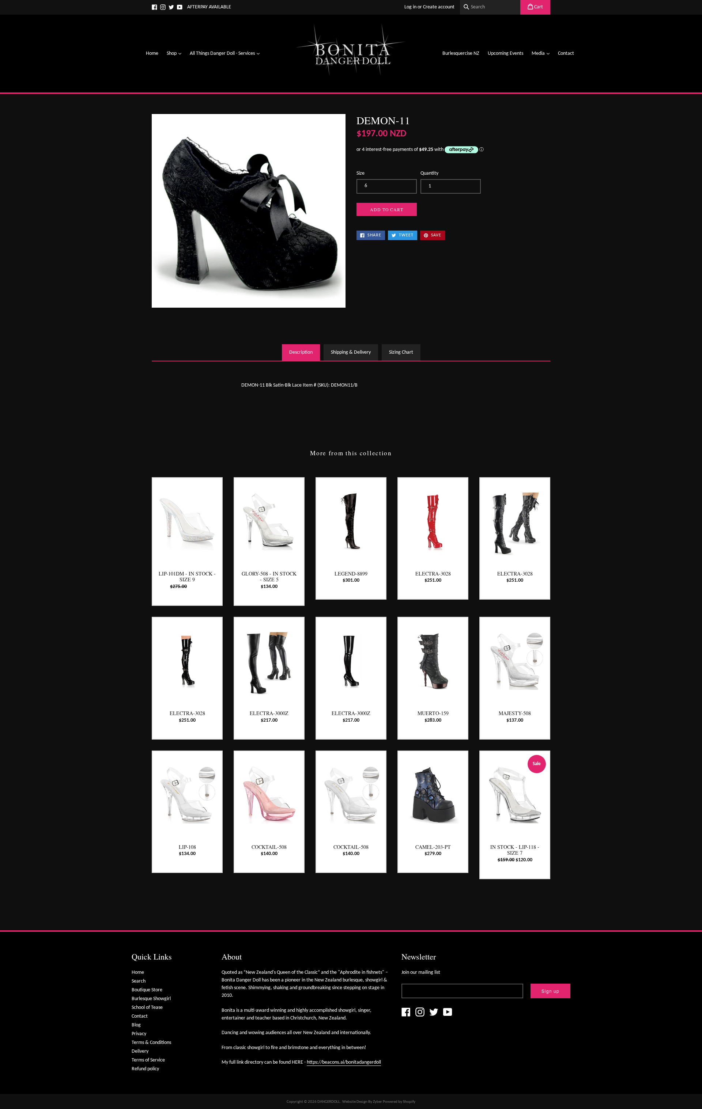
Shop (176, 53)
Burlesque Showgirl (151, 999)
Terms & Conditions (151, 1042)
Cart (538, 7)
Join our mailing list (420, 972)
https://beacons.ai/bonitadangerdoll (344, 1062)
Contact (566, 53)
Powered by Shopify (399, 1102)
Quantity (429, 173)
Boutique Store (147, 990)
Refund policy (145, 1069)
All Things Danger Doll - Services (226, 53)
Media (542, 53)
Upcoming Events (505, 53)
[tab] (301, 352)
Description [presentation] (301, 352)
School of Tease (147, 1007)
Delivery (140, 1051)
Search (139, 981)
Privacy (139, 1034)
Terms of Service (148, 1060)
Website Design (354, 1102)
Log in (410, 7)
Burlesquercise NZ (460, 53)
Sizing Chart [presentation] (401, 352)
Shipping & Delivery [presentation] (351, 352)
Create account (438, 7)
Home (152, 53)
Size (360, 173)
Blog (136, 1025)
